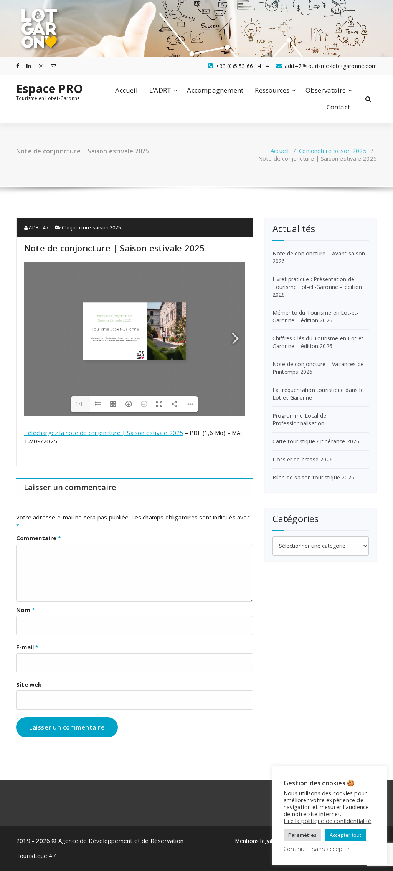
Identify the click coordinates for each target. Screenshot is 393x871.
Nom (25, 610)
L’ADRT (160, 90)
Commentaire (38, 538)
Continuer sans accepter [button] (317, 849)
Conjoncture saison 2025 (333, 150)
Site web (29, 684)
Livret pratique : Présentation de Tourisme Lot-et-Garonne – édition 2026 (317, 286)
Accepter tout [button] (346, 834)
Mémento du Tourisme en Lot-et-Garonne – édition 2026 (315, 316)
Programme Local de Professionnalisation (299, 419)
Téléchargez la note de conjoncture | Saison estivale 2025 (103, 432)
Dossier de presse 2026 (302, 459)
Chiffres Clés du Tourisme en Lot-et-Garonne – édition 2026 (319, 342)
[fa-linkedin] (28, 66)
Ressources (272, 90)
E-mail (27, 647)
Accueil (126, 90)
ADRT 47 (38, 227)
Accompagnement (215, 90)
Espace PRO (49, 89)
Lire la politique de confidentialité (327, 820)
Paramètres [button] (302, 834)
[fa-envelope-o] (53, 66)
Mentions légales (256, 840)
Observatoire (325, 90)
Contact (338, 107)
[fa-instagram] (41, 66)
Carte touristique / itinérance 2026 (316, 441)
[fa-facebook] (17, 66)
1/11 (81, 404)
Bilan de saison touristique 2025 (313, 477)
